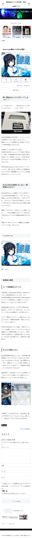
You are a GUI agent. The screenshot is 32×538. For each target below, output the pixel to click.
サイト (3, 477)
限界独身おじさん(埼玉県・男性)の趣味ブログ (16, 4)
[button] (25, 80)
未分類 (4, 425)
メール (3, 471)
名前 (2, 465)
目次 (14, 90)
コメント (5, 447)
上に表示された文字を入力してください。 (14, 493)
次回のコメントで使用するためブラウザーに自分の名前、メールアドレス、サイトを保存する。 (16, 486)
